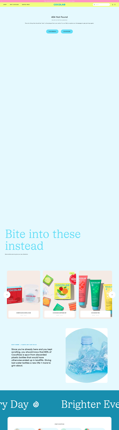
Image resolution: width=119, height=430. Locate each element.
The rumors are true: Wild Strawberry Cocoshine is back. (59, 1)
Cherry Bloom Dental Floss (23, 313)
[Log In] (112, 5)
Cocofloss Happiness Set (59, 313)
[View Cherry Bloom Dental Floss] (23, 295)
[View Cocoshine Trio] (95, 295)
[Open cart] (115, 4)
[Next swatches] (37, 300)
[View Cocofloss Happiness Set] (59, 295)
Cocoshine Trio (95, 313)
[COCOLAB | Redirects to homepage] (59, 4)
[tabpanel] (59, 295)
